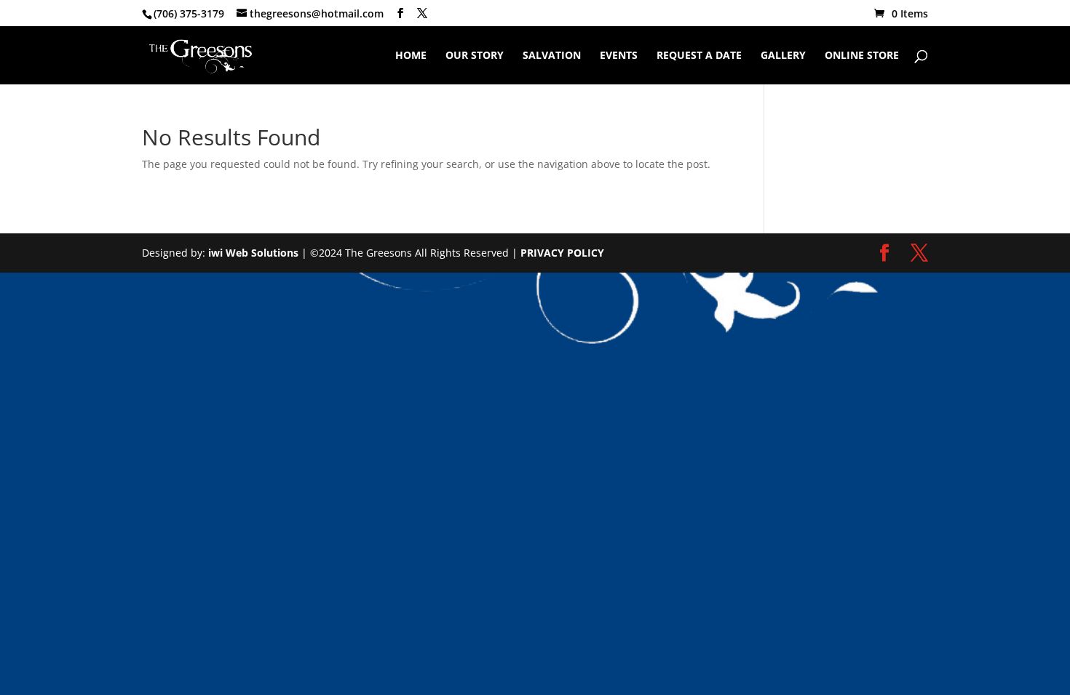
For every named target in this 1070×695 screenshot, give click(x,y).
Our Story (474, 56)
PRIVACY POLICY (562, 253)
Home (411, 56)
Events (619, 56)
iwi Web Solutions (253, 253)
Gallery (783, 56)
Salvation (552, 56)
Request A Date (699, 56)
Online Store (862, 56)
